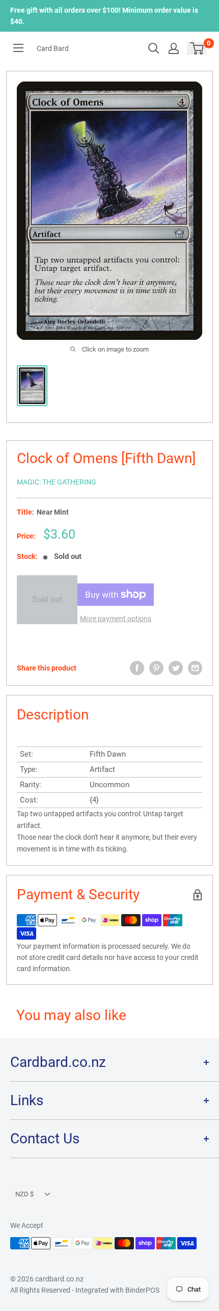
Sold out (47, 599)
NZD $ (24, 1194)
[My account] (174, 48)
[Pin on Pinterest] (156, 668)
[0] (197, 48)
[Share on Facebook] (137, 668)
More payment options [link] (115, 618)
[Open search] (153, 48)
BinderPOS (142, 1290)
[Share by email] (195, 668)
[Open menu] (18, 47)
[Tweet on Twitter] (176, 668)
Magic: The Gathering (56, 482)
